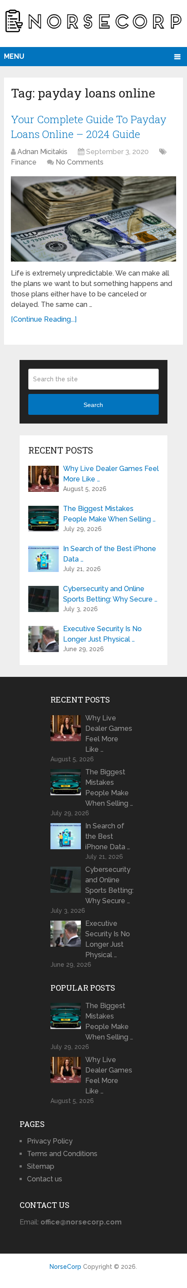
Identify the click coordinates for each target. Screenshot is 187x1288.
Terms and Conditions (62, 1154)
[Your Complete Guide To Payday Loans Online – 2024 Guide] (93, 218)
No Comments (80, 162)
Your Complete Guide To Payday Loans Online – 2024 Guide (89, 126)
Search (93, 404)
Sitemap (40, 1166)
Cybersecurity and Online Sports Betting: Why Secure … (110, 594)
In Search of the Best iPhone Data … (109, 554)
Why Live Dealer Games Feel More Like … (111, 473)
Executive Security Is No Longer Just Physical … (102, 634)
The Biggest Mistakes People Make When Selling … (109, 513)
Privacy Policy (50, 1141)
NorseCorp (65, 1266)
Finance (24, 162)
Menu (14, 56)
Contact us (44, 1179)
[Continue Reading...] (44, 319)
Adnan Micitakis (42, 152)
